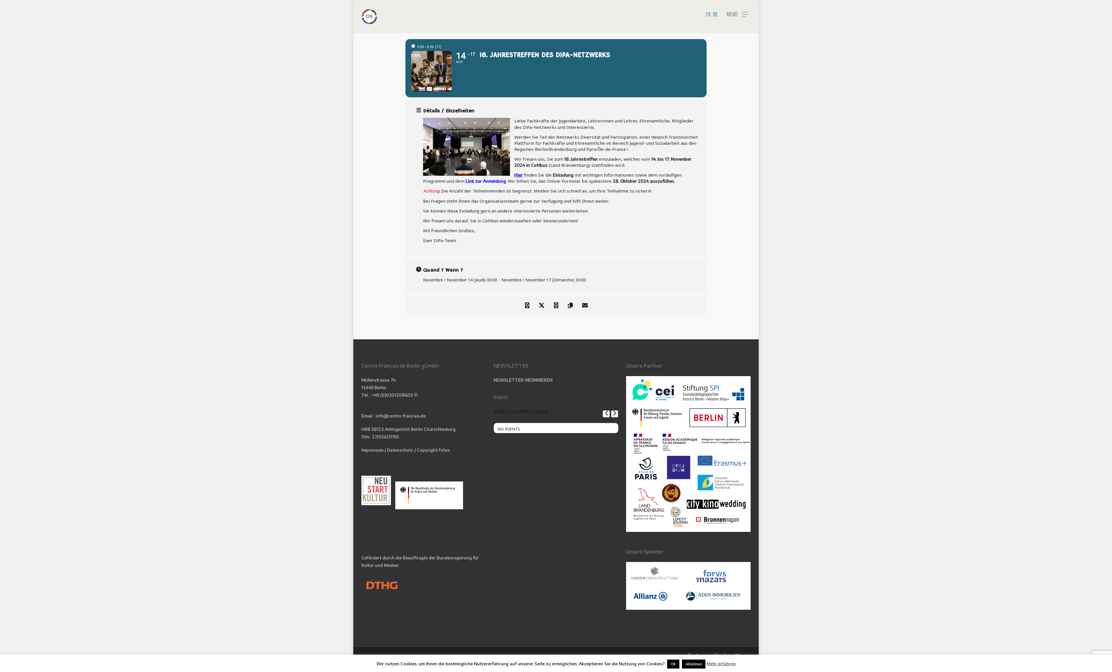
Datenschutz (400, 450)
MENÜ (732, 14)
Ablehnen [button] (693, 664)
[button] (1099, 3)
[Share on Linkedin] (556, 306)
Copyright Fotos (433, 450)
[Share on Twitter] (541, 306)
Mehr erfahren (721, 663)
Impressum (372, 450)
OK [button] (673, 664)
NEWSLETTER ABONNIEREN (523, 379)
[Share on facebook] (527, 306)
